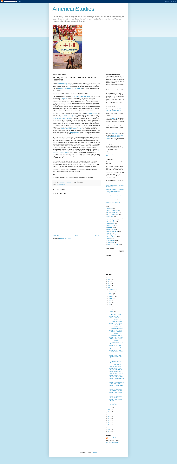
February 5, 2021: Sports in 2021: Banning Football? (116, 389)
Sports (109, 238)
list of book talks (114, 118)
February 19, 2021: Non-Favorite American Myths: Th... (116, 342)
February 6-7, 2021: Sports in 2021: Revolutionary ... (116, 386)
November (111, 291)
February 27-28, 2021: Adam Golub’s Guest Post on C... (116, 313)
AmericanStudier (112, 438)
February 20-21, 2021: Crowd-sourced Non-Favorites (116, 338)
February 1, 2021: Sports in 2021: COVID (115, 403)
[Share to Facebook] (80, 182)
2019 (109, 412)
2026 (109, 277)
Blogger (95, 452)
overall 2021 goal (62, 83)
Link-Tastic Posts (111, 221)
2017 (109, 416)
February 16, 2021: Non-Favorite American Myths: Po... (116, 357)
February (111, 311)
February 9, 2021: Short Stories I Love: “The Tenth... (116, 379)
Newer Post (56, 235)
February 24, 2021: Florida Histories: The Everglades (116, 327)
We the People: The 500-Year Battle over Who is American (114, 137)
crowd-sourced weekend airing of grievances (70, 88)
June (110, 302)
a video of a (115, 133)
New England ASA (112, 235)
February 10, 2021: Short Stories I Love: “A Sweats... (116, 376)
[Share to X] (78, 182)
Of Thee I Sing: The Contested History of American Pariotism (114, 110)
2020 (109, 409)
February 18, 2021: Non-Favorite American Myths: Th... (116, 347)
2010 (109, 431)
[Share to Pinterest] (82, 182)
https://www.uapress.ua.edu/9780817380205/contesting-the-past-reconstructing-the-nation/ (115, 191)
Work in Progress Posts (113, 244)
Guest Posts (110, 216)
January (111, 407)
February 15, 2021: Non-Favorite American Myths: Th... (116, 361)
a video (111, 126)
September (112, 296)
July (110, 300)
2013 (109, 424)
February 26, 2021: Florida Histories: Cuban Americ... (116, 320)
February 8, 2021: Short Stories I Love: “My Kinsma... (116, 383)
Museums (109, 233)
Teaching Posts (111, 240)
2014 (109, 422)
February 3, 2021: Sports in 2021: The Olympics (115, 396)
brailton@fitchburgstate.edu (113, 202)
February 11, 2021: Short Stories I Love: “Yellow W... (116, 372)
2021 (109, 287)
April (110, 307)
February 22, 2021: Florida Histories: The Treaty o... (115, 334)
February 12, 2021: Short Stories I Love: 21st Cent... (116, 369)
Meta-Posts (110, 227)
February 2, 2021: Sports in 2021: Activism (115, 400)
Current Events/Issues (112, 214)
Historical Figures (61, 184)
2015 (109, 420)
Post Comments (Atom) (65, 238)
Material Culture (111, 225)
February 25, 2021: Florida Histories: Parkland (115, 324)
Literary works (110, 223)
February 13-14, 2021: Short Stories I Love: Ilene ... (116, 365)
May (110, 304)
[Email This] (75, 182)
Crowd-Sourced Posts (112, 212)
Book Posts (110, 208)
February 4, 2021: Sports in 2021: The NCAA (115, 393)
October (111, 294)
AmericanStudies (73, 9)
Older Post (97, 235)
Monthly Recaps (111, 229)
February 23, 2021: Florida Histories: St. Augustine (115, 331)
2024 (109, 281)
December (111, 289)
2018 (109, 414)
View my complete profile (112, 442)
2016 (109, 418)
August (111, 298)
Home (76, 235)
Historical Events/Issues (113, 218)
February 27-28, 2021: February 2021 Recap (115, 317)
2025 (109, 279)
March (110, 309)
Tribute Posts (110, 242)
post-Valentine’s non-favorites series (62, 85)
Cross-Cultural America (113, 210)
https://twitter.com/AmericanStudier (114, 196)
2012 (109, 427)
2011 (109, 429)
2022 (109, 285)
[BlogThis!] (77, 182)
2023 (109, 283)
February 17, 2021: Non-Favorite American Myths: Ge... (116, 352)
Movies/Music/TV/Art (112, 231)
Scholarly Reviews (112, 236)
